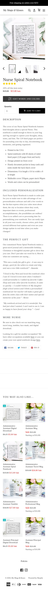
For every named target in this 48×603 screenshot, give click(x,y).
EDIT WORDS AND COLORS (26, 99)
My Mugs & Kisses (18, 578)
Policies (24, 561)
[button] (9, 83)
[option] (12, 68)
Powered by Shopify (35, 578)
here (32, 337)
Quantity (8, 107)
